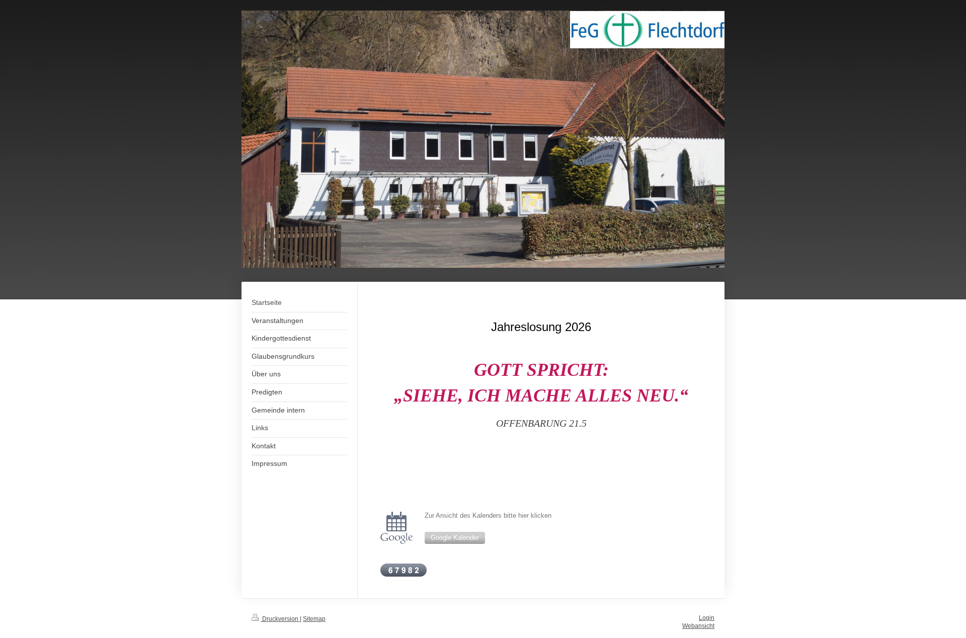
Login (706, 617)
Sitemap (314, 618)
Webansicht (698, 625)
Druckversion (280, 618)
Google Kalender (455, 537)
